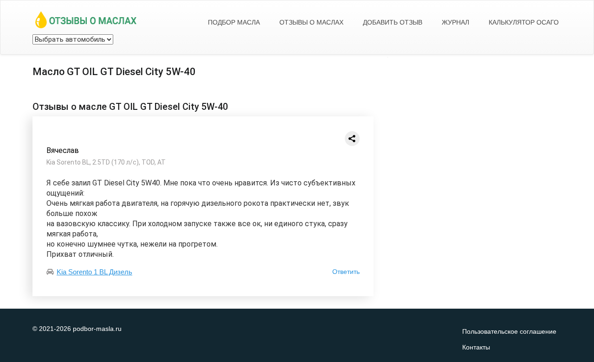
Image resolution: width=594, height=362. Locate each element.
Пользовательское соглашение (509, 331)
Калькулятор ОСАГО (524, 22)
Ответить (346, 271)
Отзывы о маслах (311, 22)
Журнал (455, 22)
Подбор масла (234, 22)
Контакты (476, 347)
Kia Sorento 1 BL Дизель (94, 271)
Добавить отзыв (392, 22)
